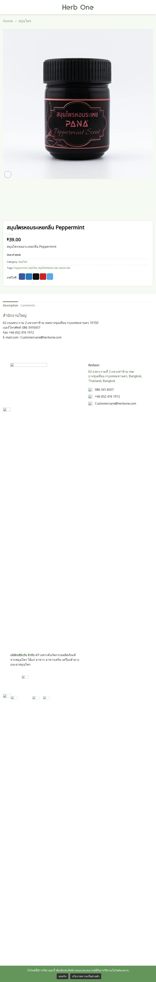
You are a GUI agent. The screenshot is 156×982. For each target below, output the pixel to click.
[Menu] (5, 7)
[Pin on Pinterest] (43, 276)
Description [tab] (10, 306)
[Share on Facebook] (22, 276)
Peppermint (20, 268)
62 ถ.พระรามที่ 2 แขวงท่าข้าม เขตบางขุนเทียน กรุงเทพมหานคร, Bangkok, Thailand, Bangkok (115, 376)
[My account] (145, 7)
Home (8, 21)
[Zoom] (8, 174)
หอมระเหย (64, 268)
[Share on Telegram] (50, 276)
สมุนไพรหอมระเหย (48, 268)
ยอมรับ (62, 976)
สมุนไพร (24, 21)
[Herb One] (78, 7)
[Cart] (151, 7)
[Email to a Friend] (36, 276)
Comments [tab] (28, 306)
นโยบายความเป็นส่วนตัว (85, 976)
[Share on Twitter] (29, 276)
